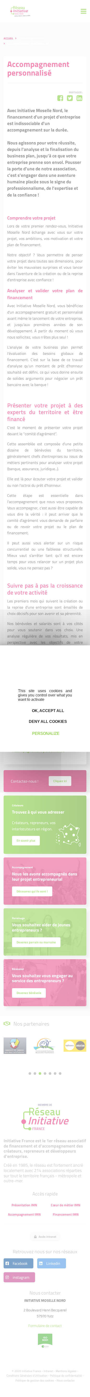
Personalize (46, 733)
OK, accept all (47, 710)
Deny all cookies (47, 721)
